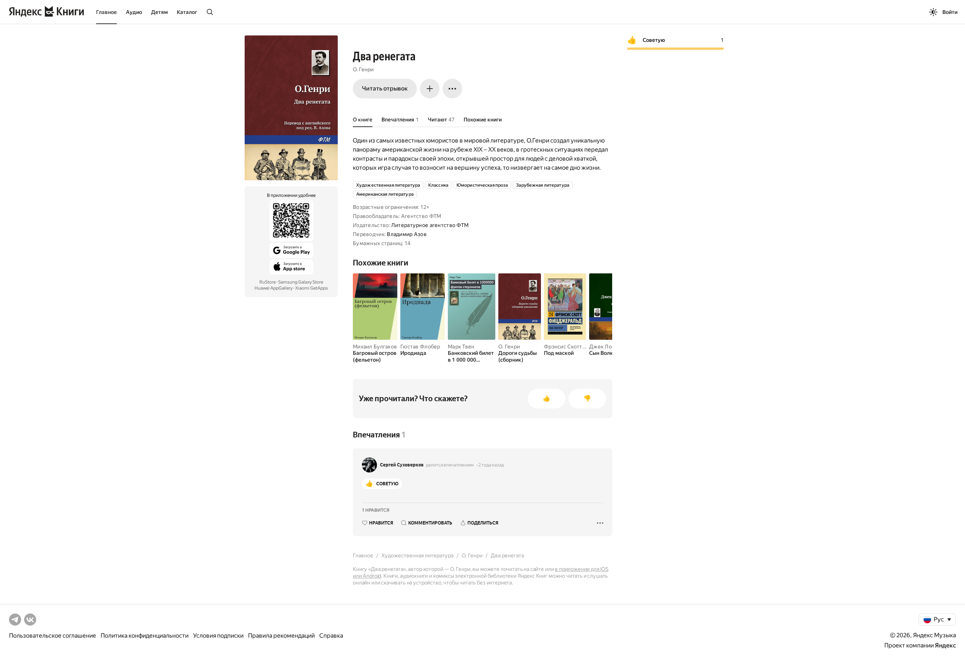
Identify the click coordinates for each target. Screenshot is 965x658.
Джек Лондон (606, 347)
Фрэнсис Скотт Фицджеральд (582, 347)
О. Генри (363, 69)
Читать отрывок (385, 88)
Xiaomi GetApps (311, 288)
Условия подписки (218, 635)
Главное (106, 12)
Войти (949, 12)
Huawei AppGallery (273, 288)
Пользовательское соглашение (52, 635)
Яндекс (945, 645)
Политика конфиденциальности (144, 635)
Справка (331, 635)
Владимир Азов (407, 234)
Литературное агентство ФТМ (430, 225)
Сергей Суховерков (402, 465)
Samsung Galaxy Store (300, 282)
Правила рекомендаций (281, 635)
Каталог (187, 12)
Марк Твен (461, 347)
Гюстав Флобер (420, 347)
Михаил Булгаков (375, 347)
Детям (159, 12)
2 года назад (491, 465)
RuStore (267, 282)
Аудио (134, 12)
